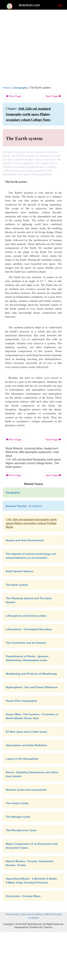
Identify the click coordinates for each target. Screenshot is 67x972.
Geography (21, 87)
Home (6, 87)
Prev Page (14, 96)
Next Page (52, 96)
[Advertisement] (33, 46)
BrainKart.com (29, 5)
